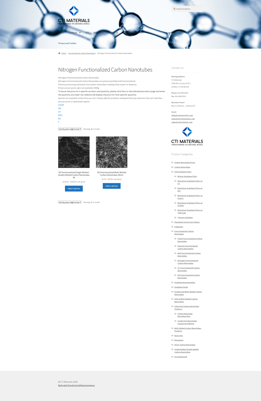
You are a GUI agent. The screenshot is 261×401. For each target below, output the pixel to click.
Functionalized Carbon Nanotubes (82, 53)
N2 (59, 118)
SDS (87, 32)
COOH (61, 105)
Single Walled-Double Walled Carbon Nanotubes (186, 350)
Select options (74, 188)
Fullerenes (178, 227)
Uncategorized (180, 357)
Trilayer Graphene (185, 217)
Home (61, 32)
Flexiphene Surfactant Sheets (187, 222)
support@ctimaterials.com (183, 119)
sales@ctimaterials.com (181, 122)
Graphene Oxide (181, 287)
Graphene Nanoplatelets (184, 282)
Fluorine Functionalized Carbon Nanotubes (188, 247)
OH (59, 108)
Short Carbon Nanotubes (184, 345)
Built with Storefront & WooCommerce (76, 385)
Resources (98, 32)
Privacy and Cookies (67, 43)
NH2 (60, 115)
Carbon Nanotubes (182, 167)
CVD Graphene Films (182, 172)
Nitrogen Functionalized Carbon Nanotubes (188, 262)
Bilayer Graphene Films (187, 176)
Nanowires (178, 340)
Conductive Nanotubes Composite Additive (187, 322)
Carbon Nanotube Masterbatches (185, 315)
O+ (59, 111)
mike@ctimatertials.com (182, 115)
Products (73, 32)
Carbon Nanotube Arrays (184, 162)
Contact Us (113, 32)
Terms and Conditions (133, 32)
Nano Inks (178, 335)
